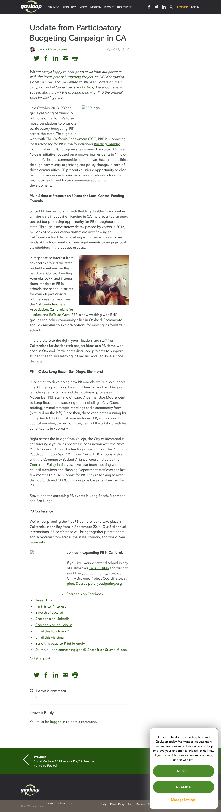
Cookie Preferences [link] (58, 803)
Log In (195, 7)
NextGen (95, 7)
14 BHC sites (99, 568)
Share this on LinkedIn (52, 618)
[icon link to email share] (65, 58)
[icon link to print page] (75, 58)
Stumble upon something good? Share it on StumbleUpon (81, 649)
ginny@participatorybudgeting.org (94, 583)
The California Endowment (66, 139)
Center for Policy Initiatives (51, 464)
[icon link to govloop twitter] (36, 58)
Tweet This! (44, 600)
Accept (184, 771)
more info (37, 542)
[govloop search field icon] (171, 7)
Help (104, 804)
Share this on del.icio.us (53, 625)
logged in (57, 721)
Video (83, 7)
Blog (107, 7)
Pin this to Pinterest (50, 606)
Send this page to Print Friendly (60, 643)
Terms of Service (136, 804)
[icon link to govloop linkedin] (56, 58)
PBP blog (87, 87)
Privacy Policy (117, 804)
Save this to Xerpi (49, 612)
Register (182, 7)
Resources (69, 7)
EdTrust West (59, 314)
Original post (40, 658)
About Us (122, 7)
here (58, 97)
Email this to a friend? (52, 631)
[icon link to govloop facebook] (46, 58)
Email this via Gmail (50, 637)
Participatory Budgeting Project (68, 77)
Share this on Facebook (84, 594)
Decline (183, 787)
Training (53, 7)
